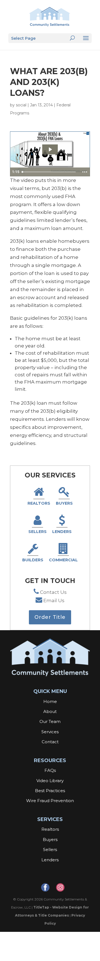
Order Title (50, 617)
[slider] (49, 171)
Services (50, 731)
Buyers (64, 503)
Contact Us (53, 592)
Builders (32, 559)
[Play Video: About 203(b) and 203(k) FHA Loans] (50, 149)
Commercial (63, 559)
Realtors (39, 503)
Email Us (53, 600)
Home (50, 701)
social (21, 104)
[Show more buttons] (84, 171)
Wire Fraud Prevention (50, 800)
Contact (50, 741)
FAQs (50, 770)
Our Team (50, 721)
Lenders (62, 531)
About (50, 711)
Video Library (50, 780)
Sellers (37, 531)
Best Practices (50, 790)
